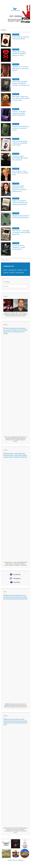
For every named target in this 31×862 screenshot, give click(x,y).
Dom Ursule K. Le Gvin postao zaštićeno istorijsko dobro (20, 172)
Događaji (20, 270)
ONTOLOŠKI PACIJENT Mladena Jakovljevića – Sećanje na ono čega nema (20, 83)
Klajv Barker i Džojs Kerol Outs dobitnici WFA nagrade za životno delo (21, 98)
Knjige (5, 270)
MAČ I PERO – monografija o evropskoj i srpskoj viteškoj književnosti (21, 232)
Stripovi (12, 272)
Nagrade (6, 272)
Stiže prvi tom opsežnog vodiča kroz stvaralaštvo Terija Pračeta (19, 143)
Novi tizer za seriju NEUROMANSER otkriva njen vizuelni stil (20, 157)
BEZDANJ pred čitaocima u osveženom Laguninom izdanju (20, 128)
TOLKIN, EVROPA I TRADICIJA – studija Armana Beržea (18, 247)
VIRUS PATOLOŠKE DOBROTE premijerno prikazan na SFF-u (19, 53)
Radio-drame (20, 272)
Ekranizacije (12, 270)
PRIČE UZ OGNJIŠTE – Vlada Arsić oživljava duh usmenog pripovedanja (20, 202)
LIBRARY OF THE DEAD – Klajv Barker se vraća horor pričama (20, 68)
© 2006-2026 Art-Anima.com (15, 860)
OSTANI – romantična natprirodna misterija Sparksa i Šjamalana (19, 113)
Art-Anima (15, 16)
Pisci (25, 270)
